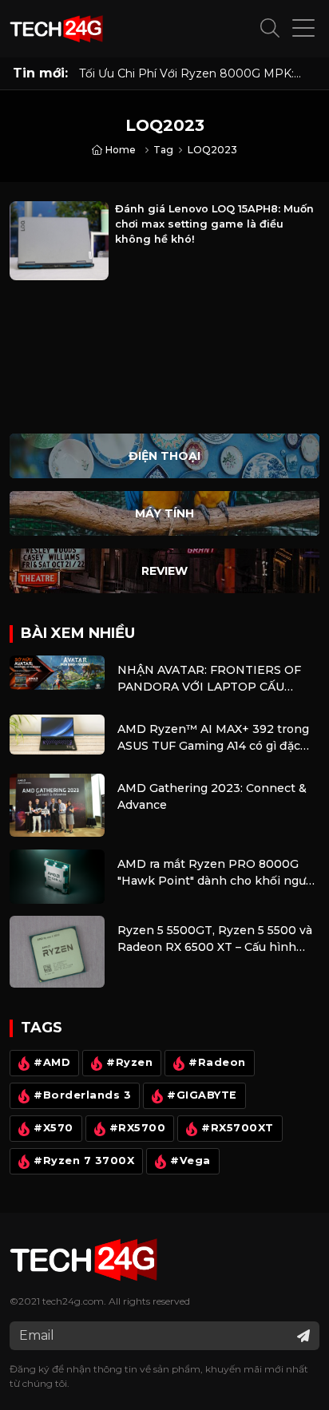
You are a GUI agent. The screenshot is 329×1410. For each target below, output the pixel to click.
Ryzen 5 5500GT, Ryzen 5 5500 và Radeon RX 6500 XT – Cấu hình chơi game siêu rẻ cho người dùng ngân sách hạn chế (215, 939)
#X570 (53, 1128)
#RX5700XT (237, 1128)
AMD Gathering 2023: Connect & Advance (212, 796)
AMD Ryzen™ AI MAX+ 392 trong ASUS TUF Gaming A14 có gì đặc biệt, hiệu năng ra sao (213, 738)
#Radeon (217, 1062)
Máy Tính (164, 513)
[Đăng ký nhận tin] (303, 1335)
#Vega (190, 1160)
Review (164, 571)
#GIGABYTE (202, 1095)
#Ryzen (129, 1062)
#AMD (52, 1062)
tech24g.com (73, 1301)
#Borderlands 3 (82, 1095)
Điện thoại (164, 456)
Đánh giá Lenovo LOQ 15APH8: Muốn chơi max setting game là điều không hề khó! (214, 224)
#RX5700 (137, 1128)
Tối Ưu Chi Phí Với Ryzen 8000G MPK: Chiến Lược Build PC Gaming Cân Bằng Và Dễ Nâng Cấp (197, 73)
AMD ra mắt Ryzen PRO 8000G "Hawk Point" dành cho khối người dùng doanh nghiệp (216, 873)
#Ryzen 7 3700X (84, 1160)
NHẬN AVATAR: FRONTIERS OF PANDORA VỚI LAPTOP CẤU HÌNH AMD (209, 679)
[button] (269, 28)
